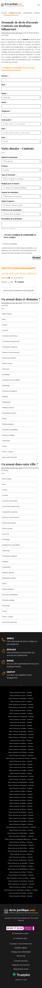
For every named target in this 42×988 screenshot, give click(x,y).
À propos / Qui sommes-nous (21, 944)
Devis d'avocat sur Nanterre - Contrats (21, 836)
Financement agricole (9, 391)
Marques (5, 396)
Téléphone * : (6, 111)
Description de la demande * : (12, 219)
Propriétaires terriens (9, 413)
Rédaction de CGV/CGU (21, 965)
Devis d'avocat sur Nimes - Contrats (21, 809)
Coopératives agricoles (10, 347)
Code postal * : (6, 120)
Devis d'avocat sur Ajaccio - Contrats (21, 788)
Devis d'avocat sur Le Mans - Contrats (21, 818)
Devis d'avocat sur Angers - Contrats (21, 824)
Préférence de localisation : (11, 210)
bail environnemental (9, 457)
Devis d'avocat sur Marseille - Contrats (21, 698)
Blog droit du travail (21, 969)
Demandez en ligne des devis (11, 33)
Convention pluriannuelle (10, 341)
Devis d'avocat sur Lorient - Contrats (21, 764)
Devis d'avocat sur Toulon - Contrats (21, 719)
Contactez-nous (21, 938)
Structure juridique (8, 435)
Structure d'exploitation (10, 430)
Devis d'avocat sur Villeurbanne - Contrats (21, 833)
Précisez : (5, 166)
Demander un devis (21, 933)
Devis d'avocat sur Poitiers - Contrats (21, 743)
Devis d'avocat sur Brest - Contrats (21, 722)
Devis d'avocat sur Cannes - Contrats (21, 893)
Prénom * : (5, 76)
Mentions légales (21, 948)
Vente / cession (7, 452)
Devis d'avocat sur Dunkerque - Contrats (21, 776)
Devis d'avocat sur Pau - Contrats (21, 740)
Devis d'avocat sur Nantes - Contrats (21, 713)
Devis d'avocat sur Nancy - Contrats (21, 842)
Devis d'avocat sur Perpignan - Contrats (21, 785)
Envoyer (36, 257)
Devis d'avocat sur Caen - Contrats (21, 725)
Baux (4, 319)
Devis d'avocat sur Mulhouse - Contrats (21, 737)
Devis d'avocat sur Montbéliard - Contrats (21, 869)
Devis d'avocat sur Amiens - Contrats (21, 830)
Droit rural (5, 369)
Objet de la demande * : (10, 157)
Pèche (4, 419)
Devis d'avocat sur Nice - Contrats (21, 710)
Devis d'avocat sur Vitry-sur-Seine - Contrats (21, 878)
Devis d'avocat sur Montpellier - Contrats (21, 782)
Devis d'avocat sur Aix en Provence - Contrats (21, 827)
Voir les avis (7, 282)
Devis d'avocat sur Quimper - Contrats (21, 749)
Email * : (4, 102)
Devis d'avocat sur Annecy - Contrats (21, 857)
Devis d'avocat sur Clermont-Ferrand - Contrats (21, 758)
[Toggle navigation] (38, 5)
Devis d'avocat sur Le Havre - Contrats (21, 815)
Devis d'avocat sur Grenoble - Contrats (21, 821)
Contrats (5, 330)
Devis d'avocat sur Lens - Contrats (21, 854)
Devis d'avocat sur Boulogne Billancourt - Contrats (21, 839)
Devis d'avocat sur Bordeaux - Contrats (21, 707)
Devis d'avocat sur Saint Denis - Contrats (21, 848)
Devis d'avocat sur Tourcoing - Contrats (21, 881)
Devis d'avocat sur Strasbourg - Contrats (21, 716)
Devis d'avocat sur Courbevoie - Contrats (21, 884)
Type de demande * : (9, 175)
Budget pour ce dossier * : (11, 184)
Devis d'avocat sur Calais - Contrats (21, 767)
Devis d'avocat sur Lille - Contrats (21, 701)
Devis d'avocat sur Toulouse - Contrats (21, 704)
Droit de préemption (9, 358)
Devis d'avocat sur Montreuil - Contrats (21, 845)
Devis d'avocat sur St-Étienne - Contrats (21, 752)
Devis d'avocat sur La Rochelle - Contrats (21, 863)
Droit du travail (7, 363)
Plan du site (21, 956)
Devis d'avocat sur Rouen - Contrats (21, 800)
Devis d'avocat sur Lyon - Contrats (21, 695)
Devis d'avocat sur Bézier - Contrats (21, 896)
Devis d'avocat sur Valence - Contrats (21, 866)
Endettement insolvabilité (11, 380)
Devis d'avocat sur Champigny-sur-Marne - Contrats (21, 890)
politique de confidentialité (23, 235)
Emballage (6, 374)
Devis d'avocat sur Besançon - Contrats (21, 734)
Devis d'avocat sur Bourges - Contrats (21, 731)
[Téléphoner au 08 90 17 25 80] (20, 928)
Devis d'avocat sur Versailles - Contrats (21, 875)
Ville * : (4, 129)
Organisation (6, 402)
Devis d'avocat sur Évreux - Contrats (21, 794)
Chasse (4, 325)
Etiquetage (6, 385)
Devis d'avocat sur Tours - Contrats (21, 761)
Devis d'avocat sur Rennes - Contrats (21, 746)
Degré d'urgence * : (8, 201)
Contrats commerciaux (10, 336)
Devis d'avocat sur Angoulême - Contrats (21, 851)
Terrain (4, 446)
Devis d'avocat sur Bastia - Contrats (21, 803)
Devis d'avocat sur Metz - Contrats (21, 773)
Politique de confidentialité (21, 952)
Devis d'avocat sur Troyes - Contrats (21, 797)
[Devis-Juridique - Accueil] (12, 4)
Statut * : (4, 93)
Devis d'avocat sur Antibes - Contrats (21, 887)
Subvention (6, 441)
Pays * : (4, 137)
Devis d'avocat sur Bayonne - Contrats (21, 860)
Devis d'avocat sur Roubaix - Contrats (21, 812)
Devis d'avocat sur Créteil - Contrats (21, 872)
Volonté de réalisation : (10, 192)
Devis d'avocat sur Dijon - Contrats (21, 791)
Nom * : (4, 85)
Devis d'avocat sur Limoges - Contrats (21, 770)
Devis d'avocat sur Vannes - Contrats (21, 779)
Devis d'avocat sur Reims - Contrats (21, 806)
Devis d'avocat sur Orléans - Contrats (21, 728)
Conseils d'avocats (21, 961)
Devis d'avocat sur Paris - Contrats (21, 692)
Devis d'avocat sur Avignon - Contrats (21, 755)
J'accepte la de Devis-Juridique (20, 236)
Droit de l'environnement (10, 352)
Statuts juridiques (8, 424)
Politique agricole (8, 407)
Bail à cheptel (7, 314)
